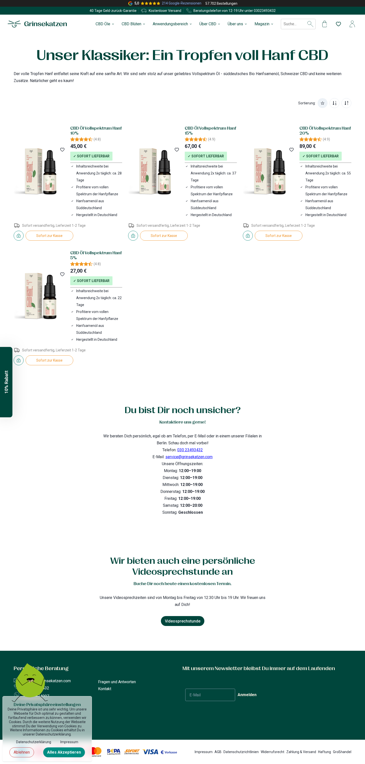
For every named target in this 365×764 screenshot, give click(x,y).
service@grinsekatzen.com (189, 456)
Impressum (204, 752)
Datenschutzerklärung (33, 742)
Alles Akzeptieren (64, 752)
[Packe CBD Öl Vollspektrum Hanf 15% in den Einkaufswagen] (133, 236)
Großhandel (342, 752)
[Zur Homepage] (37, 24)
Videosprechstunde (182, 621)
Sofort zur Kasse (49, 236)
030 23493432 (190, 450)
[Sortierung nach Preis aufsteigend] (334, 103)
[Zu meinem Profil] (352, 24)
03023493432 (265, 11)
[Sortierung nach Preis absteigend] (346, 103)
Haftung (324, 752)
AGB (218, 752)
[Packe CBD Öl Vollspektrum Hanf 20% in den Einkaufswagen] (248, 236)
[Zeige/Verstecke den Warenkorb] (324, 24)
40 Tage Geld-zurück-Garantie (113, 11)
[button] (6, 382)
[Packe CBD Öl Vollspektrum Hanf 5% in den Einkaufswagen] (19, 360)
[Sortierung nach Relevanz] (323, 103)
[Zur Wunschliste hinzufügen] (62, 150)
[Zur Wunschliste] (336, 24)
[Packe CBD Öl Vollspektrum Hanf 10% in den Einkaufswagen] (19, 236)
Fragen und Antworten (117, 681)
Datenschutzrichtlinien (241, 752)
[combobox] (284, 24)
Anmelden (247, 694)
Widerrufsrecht (272, 752)
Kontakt (104, 688)
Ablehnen (22, 752)
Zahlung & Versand (301, 752)
